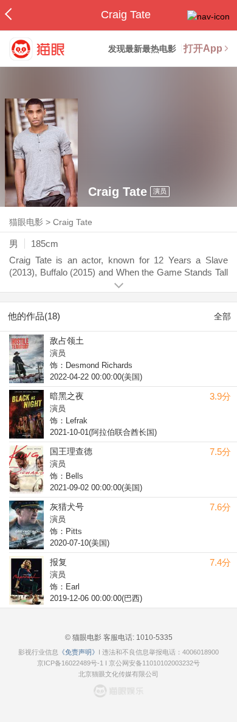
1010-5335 (153, 637)
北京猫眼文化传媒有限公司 (118, 674)
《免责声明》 (78, 652)
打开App (203, 48)
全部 (222, 316)
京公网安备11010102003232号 (154, 663)
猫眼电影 (26, 222)
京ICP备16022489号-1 (70, 663)
